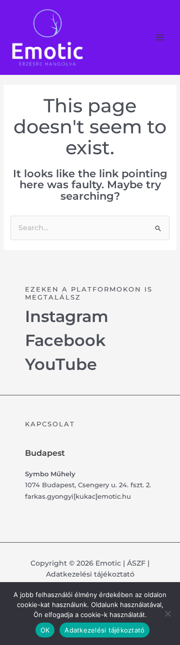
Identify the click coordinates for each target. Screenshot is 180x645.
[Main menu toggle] (160, 37)
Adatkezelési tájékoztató (90, 574)
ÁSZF (136, 563)
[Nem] (167, 614)
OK (45, 630)
